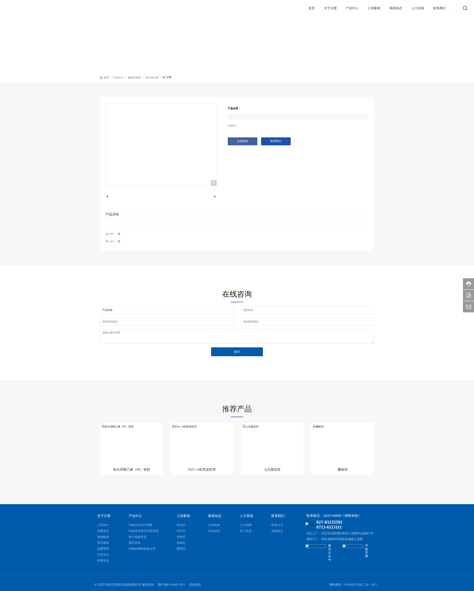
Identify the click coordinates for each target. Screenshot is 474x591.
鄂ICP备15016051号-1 (171, 584)
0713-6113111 (329, 527)
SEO (374, 584)
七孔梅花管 (272, 469)
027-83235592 (329, 522)
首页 (311, 8)
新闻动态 (396, 8)
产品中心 (352, 8)
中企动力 (350, 584)
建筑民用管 (134, 78)
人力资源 (417, 8)
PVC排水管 (152, 78)
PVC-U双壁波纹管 (202, 469)
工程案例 (374, 8)
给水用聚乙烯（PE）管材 (131, 469)
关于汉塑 (330, 8)
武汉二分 (363, 584)
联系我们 (439, 8)
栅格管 (343, 469)
